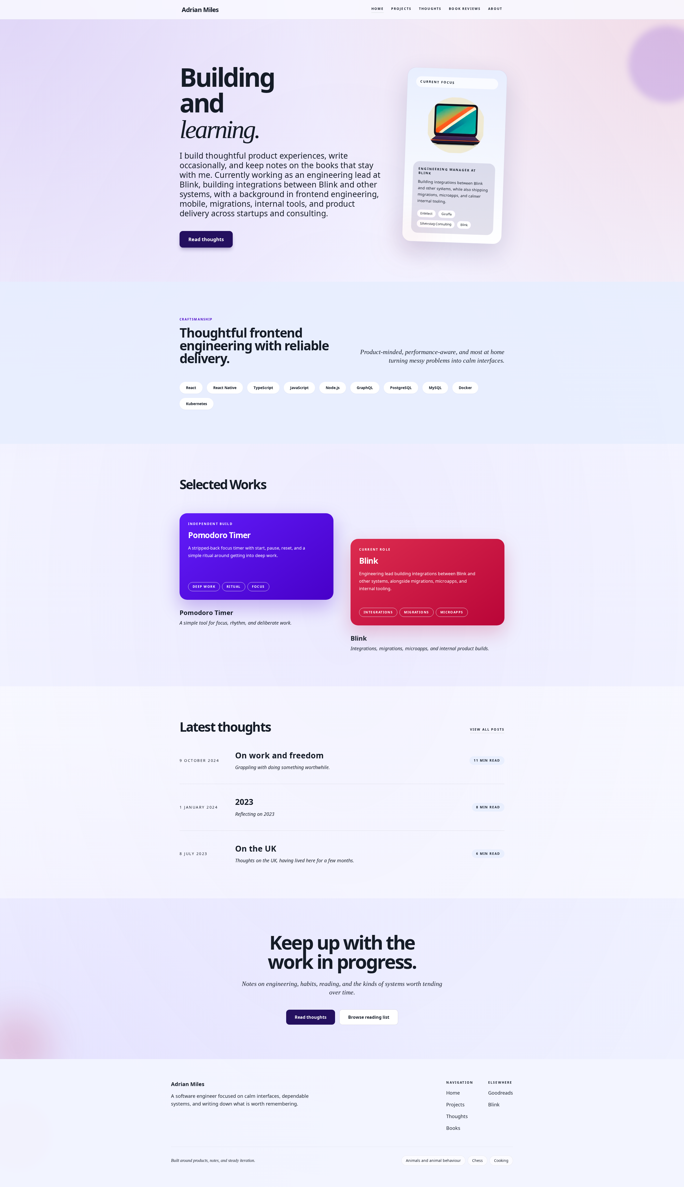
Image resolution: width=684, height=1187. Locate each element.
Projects (401, 8)
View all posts (487, 729)
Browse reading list (368, 1017)
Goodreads (500, 1093)
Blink (494, 1104)
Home (377, 8)
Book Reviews (465, 8)
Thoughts (430, 8)
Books (453, 1128)
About (495, 8)
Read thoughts (206, 239)
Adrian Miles (200, 9)
